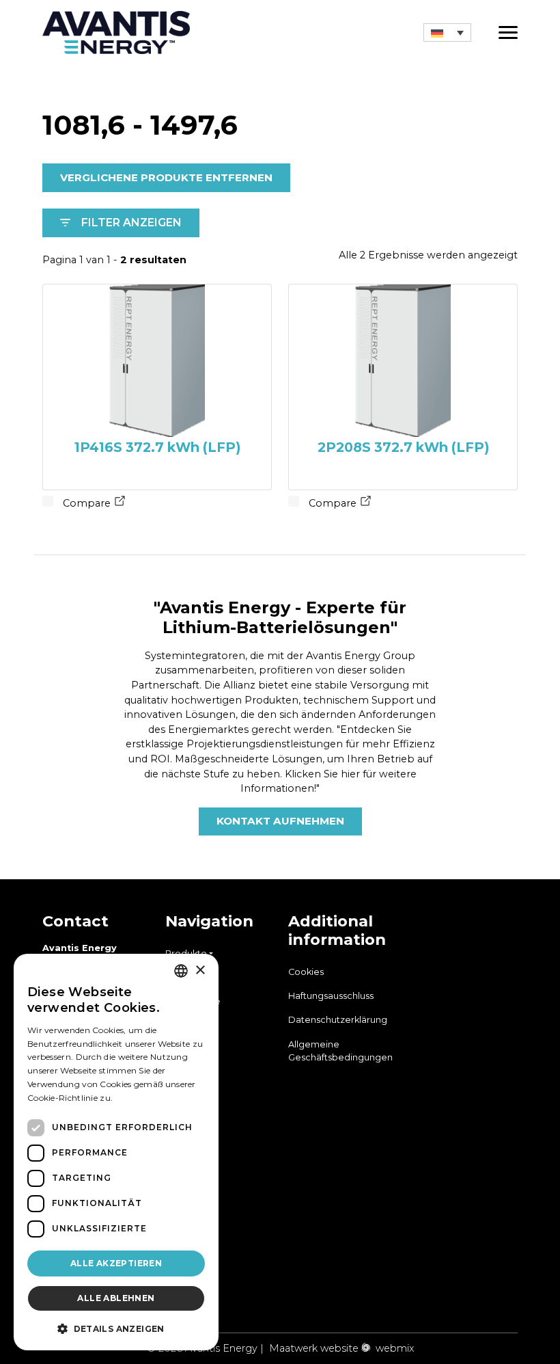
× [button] (200, 970)
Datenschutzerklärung (337, 1020)
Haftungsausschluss (331, 996)
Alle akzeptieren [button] (116, 1263)
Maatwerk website (314, 1348)
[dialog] (116, 1152)
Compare (85, 503)
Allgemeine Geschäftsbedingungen (340, 1050)
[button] (447, 32)
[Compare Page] (120, 503)
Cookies (306, 972)
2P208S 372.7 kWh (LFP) (403, 447)
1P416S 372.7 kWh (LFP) (157, 447)
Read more (137, 1098)
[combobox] (181, 971)
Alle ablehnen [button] (115, 1298)
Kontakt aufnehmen (280, 820)
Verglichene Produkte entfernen (166, 177)
